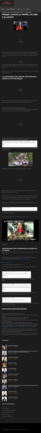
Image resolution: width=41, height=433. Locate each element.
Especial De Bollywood (10, 9)
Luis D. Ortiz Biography (12, 368)
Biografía (15, 358)
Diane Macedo (15, 277)
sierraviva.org (24, 429)
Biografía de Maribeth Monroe (13, 345)
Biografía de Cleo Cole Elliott (13, 357)
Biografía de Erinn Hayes (12, 391)
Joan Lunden (16, 326)
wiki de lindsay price (6, 414)
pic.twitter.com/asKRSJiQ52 (24, 258)
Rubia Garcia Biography (12, 362)
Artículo (27, 9)
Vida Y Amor (19, 9)
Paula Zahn (27, 326)
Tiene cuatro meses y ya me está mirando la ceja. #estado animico (13, 299)
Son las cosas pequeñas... (6, 207)
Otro (24, 9)
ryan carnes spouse (6, 262)
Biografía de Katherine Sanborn (13, 374)
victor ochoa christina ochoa (7, 416)
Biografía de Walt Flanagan (13, 397)
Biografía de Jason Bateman (13, 379)
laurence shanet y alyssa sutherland (9, 410)
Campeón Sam (4, 327)
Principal (3, 9)
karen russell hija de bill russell (8, 412)
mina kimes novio (5, 408)
